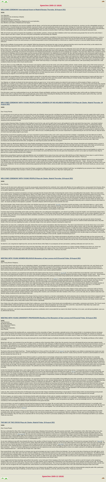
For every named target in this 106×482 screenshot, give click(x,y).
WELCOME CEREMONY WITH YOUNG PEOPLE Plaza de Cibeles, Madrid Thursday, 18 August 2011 (37, 178)
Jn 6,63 (58, 204)
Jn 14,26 (63, 273)
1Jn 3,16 (60, 444)
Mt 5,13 (24, 408)
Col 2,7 (56, 278)
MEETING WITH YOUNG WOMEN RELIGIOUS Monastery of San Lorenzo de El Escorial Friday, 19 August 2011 (41, 258)
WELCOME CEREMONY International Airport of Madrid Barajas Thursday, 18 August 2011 (33, 9)
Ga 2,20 (100, 441)
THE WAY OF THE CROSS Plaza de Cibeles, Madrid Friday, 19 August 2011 (28, 422)
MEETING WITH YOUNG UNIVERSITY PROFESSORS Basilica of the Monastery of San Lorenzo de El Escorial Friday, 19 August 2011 (49, 318)
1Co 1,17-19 (21, 434)
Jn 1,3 (73, 371)
